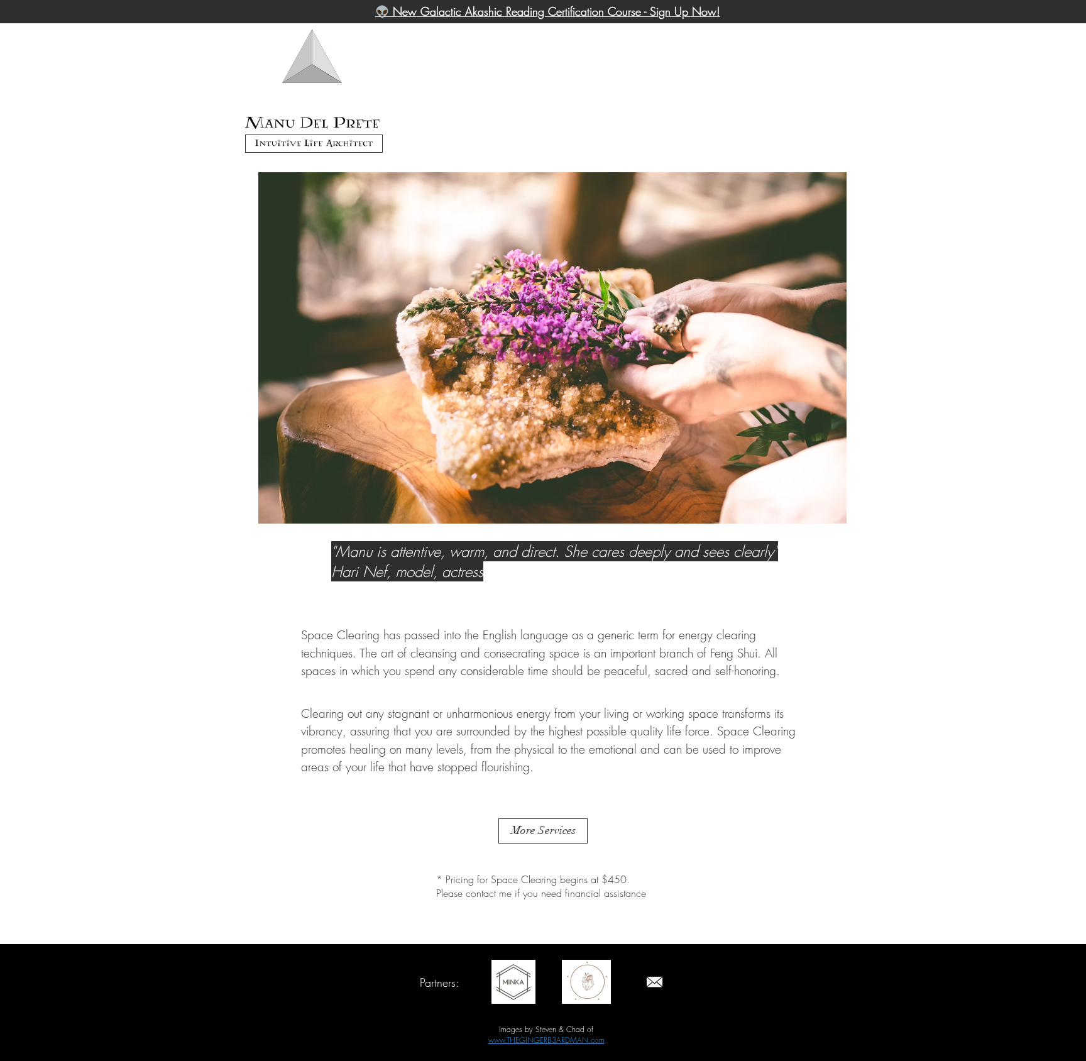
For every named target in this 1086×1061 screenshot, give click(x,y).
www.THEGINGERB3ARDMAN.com (546, 1040)
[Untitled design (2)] (655, 982)
